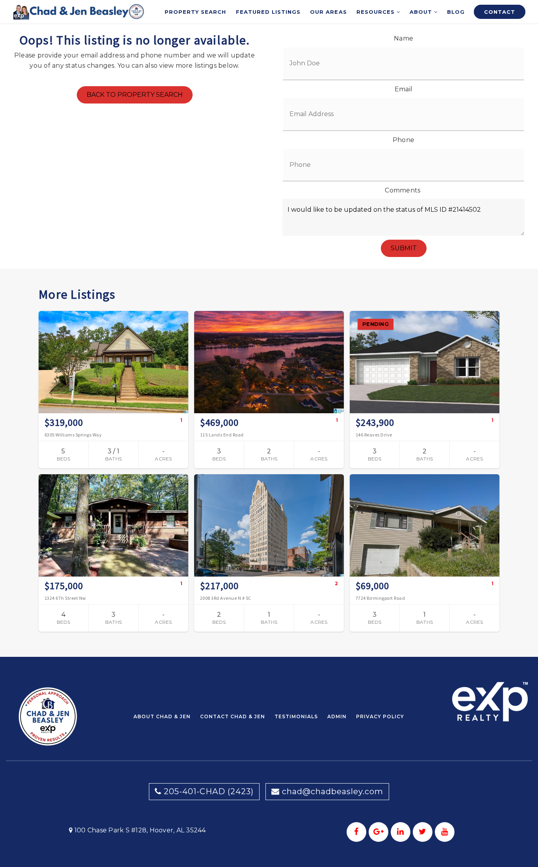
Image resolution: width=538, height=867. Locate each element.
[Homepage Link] (79, 11)
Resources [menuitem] (376, 12)
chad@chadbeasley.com (332, 791)
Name (403, 38)
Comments (402, 190)
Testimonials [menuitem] (296, 716)
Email (403, 89)
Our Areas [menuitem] (328, 12)
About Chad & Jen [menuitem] (162, 716)
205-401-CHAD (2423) (207, 791)
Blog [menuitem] (456, 12)
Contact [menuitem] (499, 12)
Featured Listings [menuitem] (268, 12)
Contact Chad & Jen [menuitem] (232, 716)
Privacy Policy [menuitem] (380, 716)
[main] (269, 328)
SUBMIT (404, 248)
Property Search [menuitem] (195, 12)
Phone (403, 140)
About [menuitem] (422, 12)
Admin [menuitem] (337, 716)
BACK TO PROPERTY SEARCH (135, 94)
